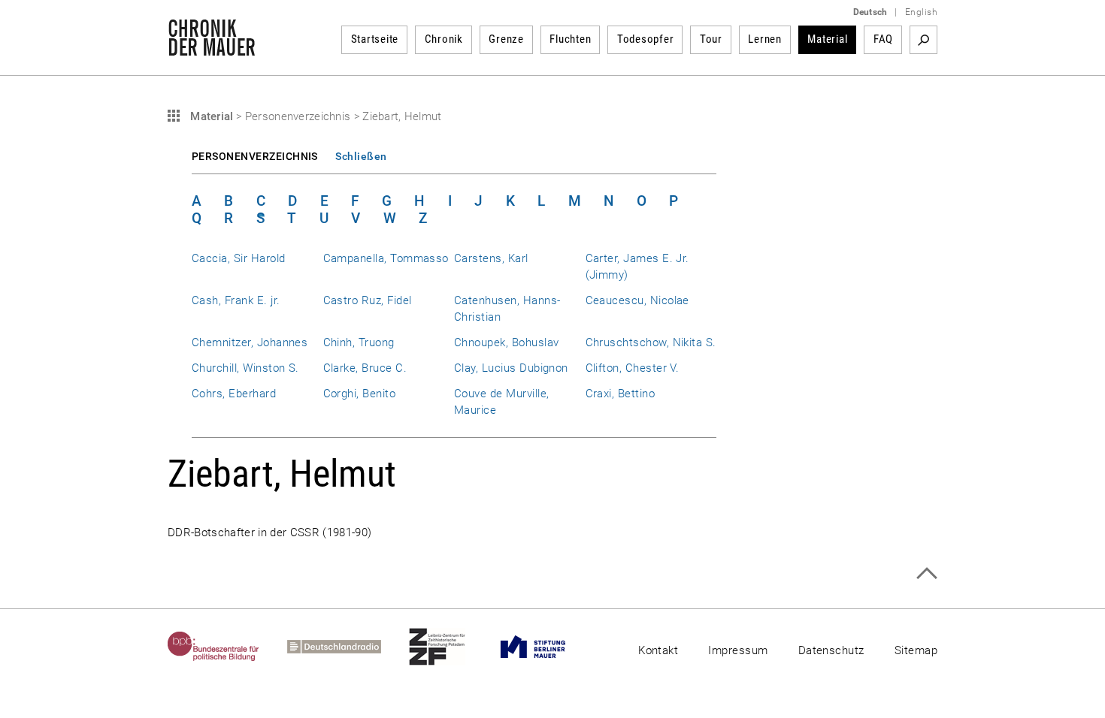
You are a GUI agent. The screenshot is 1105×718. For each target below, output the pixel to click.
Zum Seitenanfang (926, 573)
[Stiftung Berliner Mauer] (547, 646)
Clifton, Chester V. (633, 368)
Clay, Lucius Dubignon (511, 368)
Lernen (765, 39)
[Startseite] (212, 48)
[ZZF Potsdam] (451, 646)
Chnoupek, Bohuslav (506, 342)
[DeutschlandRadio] (348, 646)
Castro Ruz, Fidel (367, 300)
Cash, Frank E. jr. (236, 300)
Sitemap (916, 650)
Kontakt (658, 650)
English (921, 12)
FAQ (883, 39)
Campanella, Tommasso (386, 258)
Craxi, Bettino (620, 393)
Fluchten (570, 39)
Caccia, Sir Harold (238, 258)
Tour (711, 39)
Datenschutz (831, 650)
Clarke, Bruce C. (365, 368)
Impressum (737, 650)
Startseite (375, 39)
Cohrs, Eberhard (234, 393)
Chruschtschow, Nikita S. (651, 342)
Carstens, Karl (491, 258)
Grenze (506, 39)
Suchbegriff (923, 40)
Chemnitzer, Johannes (249, 342)
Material (827, 39)
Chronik (444, 39)
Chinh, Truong (359, 342)
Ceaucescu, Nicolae (637, 300)
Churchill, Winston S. (245, 368)
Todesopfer (645, 39)
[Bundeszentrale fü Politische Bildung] (227, 646)
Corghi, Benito (359, 393)
